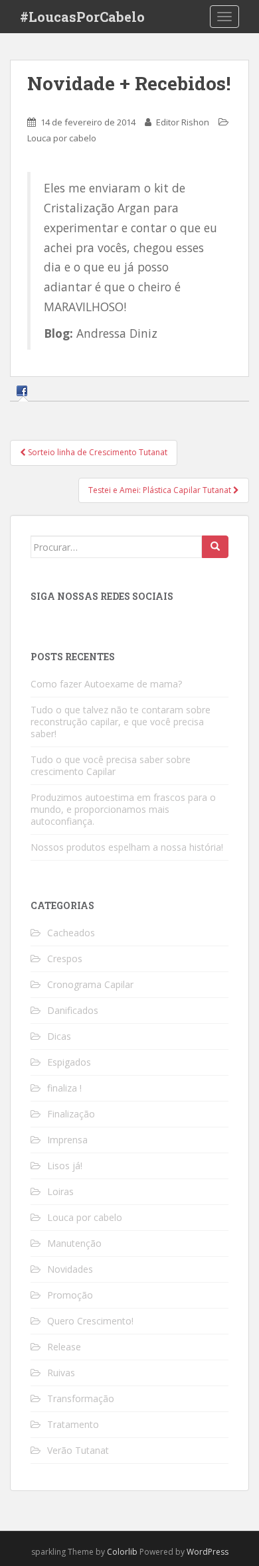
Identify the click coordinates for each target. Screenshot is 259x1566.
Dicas (59, 1036)
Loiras (60, 1191)
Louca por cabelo (61, 138)
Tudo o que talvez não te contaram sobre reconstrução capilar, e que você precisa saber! (121, 721)
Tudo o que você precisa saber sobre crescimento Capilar (111, 765)
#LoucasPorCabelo (82, 16)
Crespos (64, 958)
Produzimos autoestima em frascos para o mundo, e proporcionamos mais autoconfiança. (123, 809)
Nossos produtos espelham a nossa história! (127, 847)
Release (64, 1346)
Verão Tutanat (78, 1450)
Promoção (70, 1295)
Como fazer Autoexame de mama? (106, 683)
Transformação (80, 1398)
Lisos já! (64, 1165)
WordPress (207, 1551)
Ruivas (61, 1372)
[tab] (23, 390)
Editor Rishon (182, 122)
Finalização (71, 1113)
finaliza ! (64, 1088)
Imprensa (67, 1139)
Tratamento (73, 1424)
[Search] (215, 546)
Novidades (70, 1269)
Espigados (69, 1062)
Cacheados (71, 932)
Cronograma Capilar (90, 984)
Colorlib (122, 1551)
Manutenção (74, 1243)
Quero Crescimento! (90, 1321)
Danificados (72, 1010)
